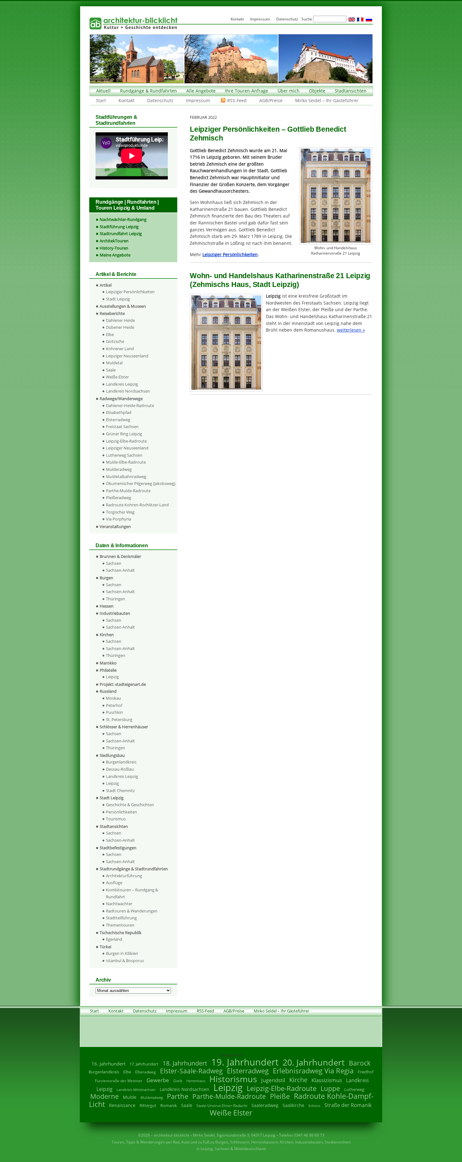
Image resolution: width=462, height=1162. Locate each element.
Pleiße (280, 1096)
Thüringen (115, 599)
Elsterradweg (118, 419)
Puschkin (114, 712)
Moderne (104, 1096)
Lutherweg (354, 1089)
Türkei (105, 947)
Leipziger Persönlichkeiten (130, 292)
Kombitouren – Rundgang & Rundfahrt (132, 893)
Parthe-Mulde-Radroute (128, 490)
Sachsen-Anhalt (120, 570)
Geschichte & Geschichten (130, 804)
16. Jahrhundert (108, 1063)
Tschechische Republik (120, 932)
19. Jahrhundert (244, 1062)
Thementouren (120, 925)
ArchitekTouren (114, 241)
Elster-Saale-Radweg (191, 1070)
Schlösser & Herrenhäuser (124, 727)
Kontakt (126, 100)
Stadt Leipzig (118, 299)
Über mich (289, 91)
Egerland (114, 939)
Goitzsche (115, 341)
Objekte (317, 91)
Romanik (168, 1105)
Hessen (106, 606)
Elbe (110, 334)
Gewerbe (157, 1080)
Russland (108, 691)
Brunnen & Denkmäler (120, 556)
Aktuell (103, 91)
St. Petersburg (119, 719)
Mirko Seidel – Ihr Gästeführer (327, 100)
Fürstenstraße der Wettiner (118, 1080)
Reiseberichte (112, 313)
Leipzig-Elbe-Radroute (126, 441)
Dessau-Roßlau (120, 769)
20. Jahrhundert (314, 1062)
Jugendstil (273, 1080)
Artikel (106, 285)
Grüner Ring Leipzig (124, 434)
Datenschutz (160, 100)
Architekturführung (124, 875)
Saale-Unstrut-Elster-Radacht (221, 1105)
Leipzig (112, 677)
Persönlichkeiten (121, 812)
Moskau (113, 698)
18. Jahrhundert (184, 1063)
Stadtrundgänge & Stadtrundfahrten (134, 869)
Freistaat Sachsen (122, 426)
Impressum (198, 100)
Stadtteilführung (121, 918)
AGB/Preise (271, 100)
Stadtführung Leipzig (119, 226)
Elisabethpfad (118, 412)
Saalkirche (293, 1105)
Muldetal (114, 363)
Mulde (129, 1097)
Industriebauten (115, 613)
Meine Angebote (115, 255)
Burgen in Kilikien (122, 953)
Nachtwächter (119, 903)
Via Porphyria (118, 519)
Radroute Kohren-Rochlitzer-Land (137, 505)
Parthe (177, 1096)
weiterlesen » (351, 330)
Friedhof (365, 1072)
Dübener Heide (120, 327)
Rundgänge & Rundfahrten (148, 91)
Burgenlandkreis (121, 762)
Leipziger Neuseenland (127, 356)
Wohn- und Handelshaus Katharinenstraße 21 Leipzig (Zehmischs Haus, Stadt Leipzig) (280, 280)
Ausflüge (114, 882)
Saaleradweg (264, 1105)
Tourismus (116, 819)
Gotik (177, 1080)
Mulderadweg (119, 469)
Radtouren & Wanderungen (131, 911)
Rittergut (148, 1105)
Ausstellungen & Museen (123, 306)
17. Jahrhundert (143, 1064)
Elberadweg (145, 1072)
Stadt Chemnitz (120, 790)
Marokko (108, 663)
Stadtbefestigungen (118, 848)
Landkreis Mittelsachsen (136, 1089)
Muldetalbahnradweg (126, 476)
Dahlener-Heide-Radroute (130, 405)
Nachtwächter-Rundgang (123, 219)
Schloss (314, 1106)
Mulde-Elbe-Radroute (126, 462)
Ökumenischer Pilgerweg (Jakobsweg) (140, 483)
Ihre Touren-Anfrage (246, 91)
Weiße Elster (117, 377)
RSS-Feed (237, 100)
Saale (111, 370)
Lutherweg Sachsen (124, 455)
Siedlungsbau (112, 755)
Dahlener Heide (120, 320)
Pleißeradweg (118, 497)
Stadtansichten (350, 91)
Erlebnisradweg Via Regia (313, 1070)
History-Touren (114, 248)
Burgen (106, 578)
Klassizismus (326, 1080)
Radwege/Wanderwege (121, 398)
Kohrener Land (120, 348)
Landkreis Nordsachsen (128, 391)
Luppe (330, 1088)
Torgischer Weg (120, 512)
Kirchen (107, 634)
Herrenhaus (195, 1080)
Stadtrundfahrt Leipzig (121, 233)
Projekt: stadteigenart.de (123, 684)
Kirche (298, 1079)
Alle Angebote (201, 91)
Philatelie (108, 670)
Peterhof (114, 705)
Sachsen (113, 563)
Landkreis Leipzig (122, 384)
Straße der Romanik (347, 1105)
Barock (360, 1062)
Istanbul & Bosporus (125, 960)
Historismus (233, 1079)
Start (101, 100)
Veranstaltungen (115, 526)
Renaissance (122, 1105)
